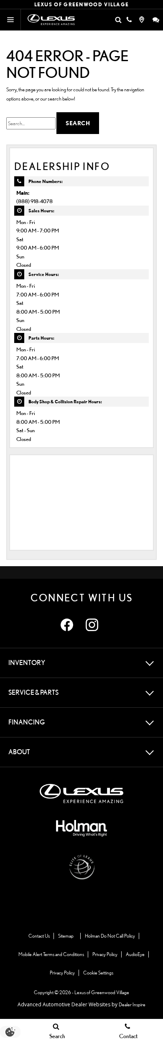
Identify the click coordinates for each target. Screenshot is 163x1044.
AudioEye (135, 954)
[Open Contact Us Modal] (129, 19)
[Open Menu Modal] (10, 19)
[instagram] (92, 624)
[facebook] (66, 624)
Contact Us (39, 936)
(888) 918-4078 (34, 201)
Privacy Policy (104, 954)
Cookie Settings (98, 972)
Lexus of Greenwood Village (101, 992)
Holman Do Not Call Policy (110, 936)
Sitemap (66, 936)
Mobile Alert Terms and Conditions (51, 954)
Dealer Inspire (132, 1004)
